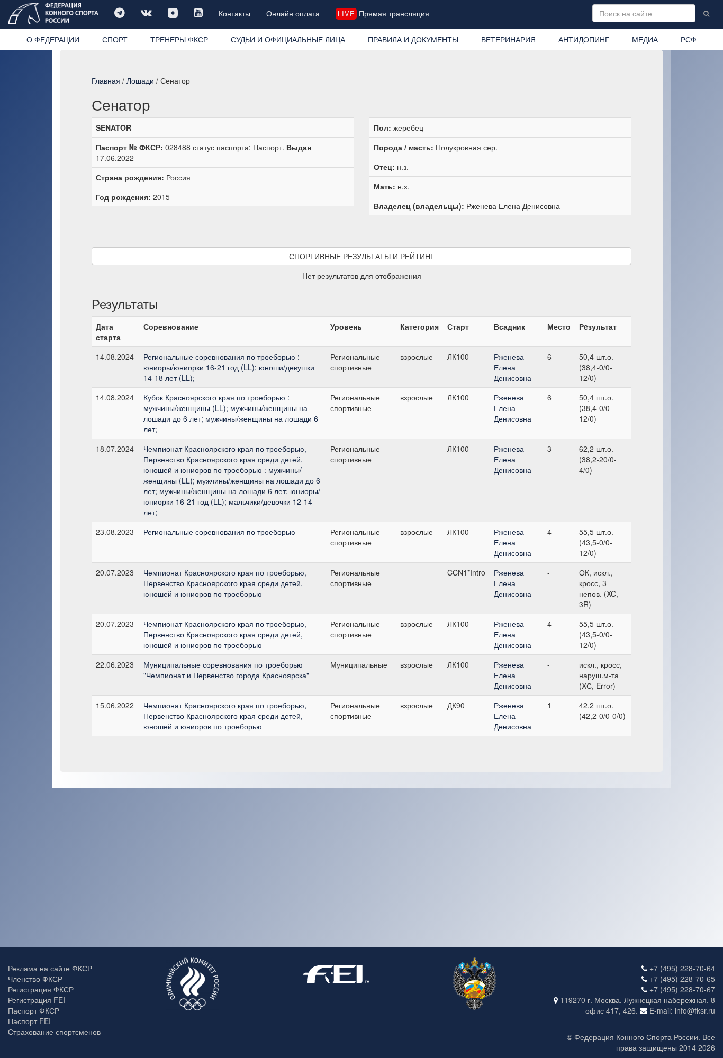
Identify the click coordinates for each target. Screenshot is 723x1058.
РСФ (689, 39)
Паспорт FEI (29, 1021)
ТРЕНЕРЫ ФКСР (179, 39)
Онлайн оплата (293, 13)
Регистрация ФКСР (41, 989)
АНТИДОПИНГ (583, 39)
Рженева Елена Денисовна (512, 367)
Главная (106, 80)
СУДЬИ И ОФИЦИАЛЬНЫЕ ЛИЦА (288, 39)
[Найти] (706, 13)
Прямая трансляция (383, 13)
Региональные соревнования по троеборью (219, 531)
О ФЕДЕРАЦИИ (52, 39)
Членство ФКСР (35, 978)
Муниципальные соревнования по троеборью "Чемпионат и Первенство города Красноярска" (226, 669)
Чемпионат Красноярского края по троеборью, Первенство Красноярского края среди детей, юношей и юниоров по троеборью (224, 583)
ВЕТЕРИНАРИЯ (508, 39)
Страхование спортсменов (54, 1031)
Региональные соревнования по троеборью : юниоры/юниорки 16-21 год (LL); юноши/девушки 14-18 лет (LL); (228, 367)
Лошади (140, 80)
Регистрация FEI (36, 1000)
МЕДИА (645, 39)
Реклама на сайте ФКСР (50, 968)
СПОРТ (115, 39)
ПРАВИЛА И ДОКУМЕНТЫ (413, 39)
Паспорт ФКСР (33, 1010)
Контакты (234, 13)
